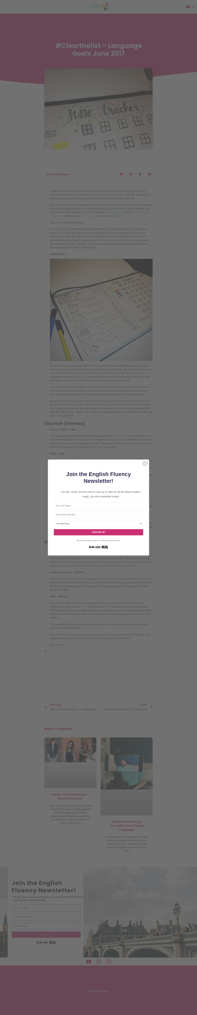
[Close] (145, 463)
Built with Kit (98, 547)
